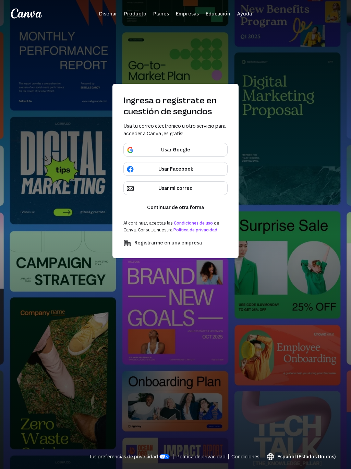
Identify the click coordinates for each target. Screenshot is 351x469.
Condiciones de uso (193, 223)
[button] (108, 13)
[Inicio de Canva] (26, 13)
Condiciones (245, 456)
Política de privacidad (195, 230)
